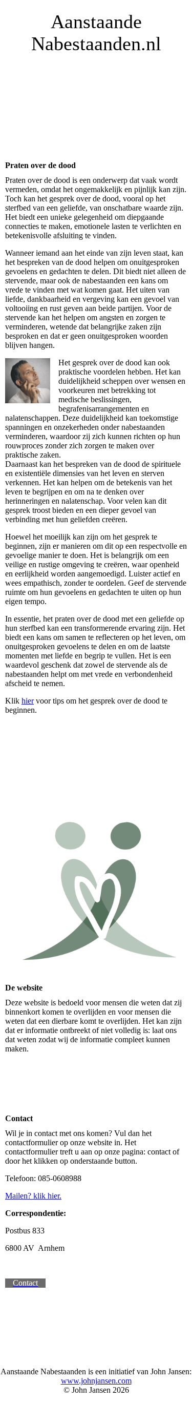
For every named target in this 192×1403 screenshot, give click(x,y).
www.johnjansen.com (96, 1380)
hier (28, 700)
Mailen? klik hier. (33, 1195)
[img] (96, 110)
